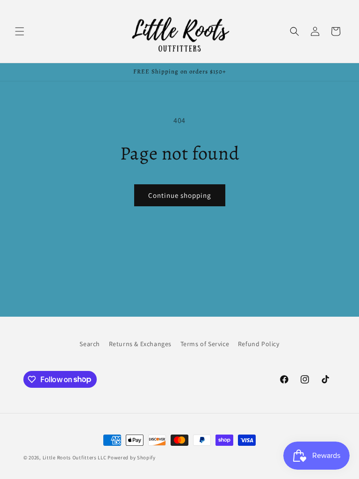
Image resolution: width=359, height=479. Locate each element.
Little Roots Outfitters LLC (75, 457)
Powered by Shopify (132, 457)
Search (89, 344)
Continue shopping (179, 195)
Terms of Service (205, 344)
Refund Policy (259, 344)
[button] (19, 31)
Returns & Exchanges (140, 344)
